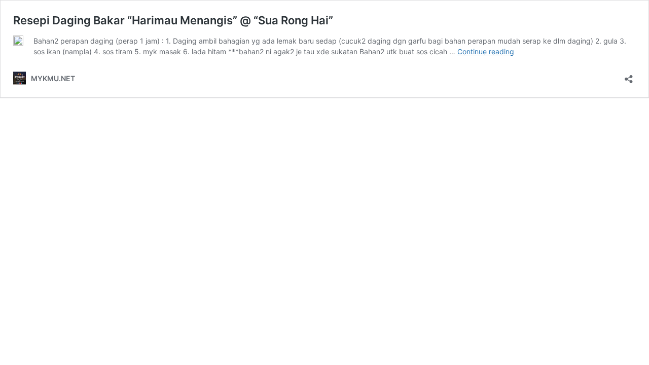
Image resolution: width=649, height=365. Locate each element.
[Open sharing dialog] (629, 76)
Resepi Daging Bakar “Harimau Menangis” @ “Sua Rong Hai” (173, 20)
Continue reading (485, 51)
